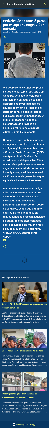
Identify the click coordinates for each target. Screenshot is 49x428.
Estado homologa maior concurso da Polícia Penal (22, 351)
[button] (4, 37)
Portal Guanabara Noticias (21, 4)
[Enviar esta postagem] (4, 241)
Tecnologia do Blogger (26, 424)
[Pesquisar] (45, 4)
